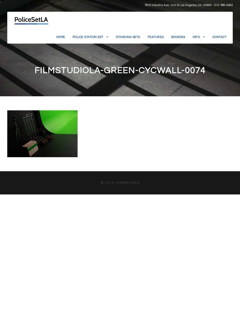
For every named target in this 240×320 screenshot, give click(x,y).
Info (196, 37)
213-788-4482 (223, 5)
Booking (178, 37)
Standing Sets (128, 37)
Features (156, 37)
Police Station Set (88, 37)
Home (60, 37)
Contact (220, 37)
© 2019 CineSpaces (120, 182)
